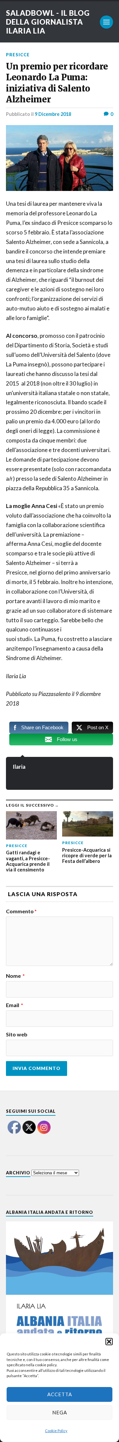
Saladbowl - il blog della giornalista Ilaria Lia (48, 22)
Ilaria (19, 766)
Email (14, 1005)
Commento (21, 911)
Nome (15, 975)
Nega (59, 1412)
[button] (109, 1341)
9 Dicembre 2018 (53, 114)
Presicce (18, 54)
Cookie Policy (56, 1431)
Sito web (16, 1034)
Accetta (59, 1394)
